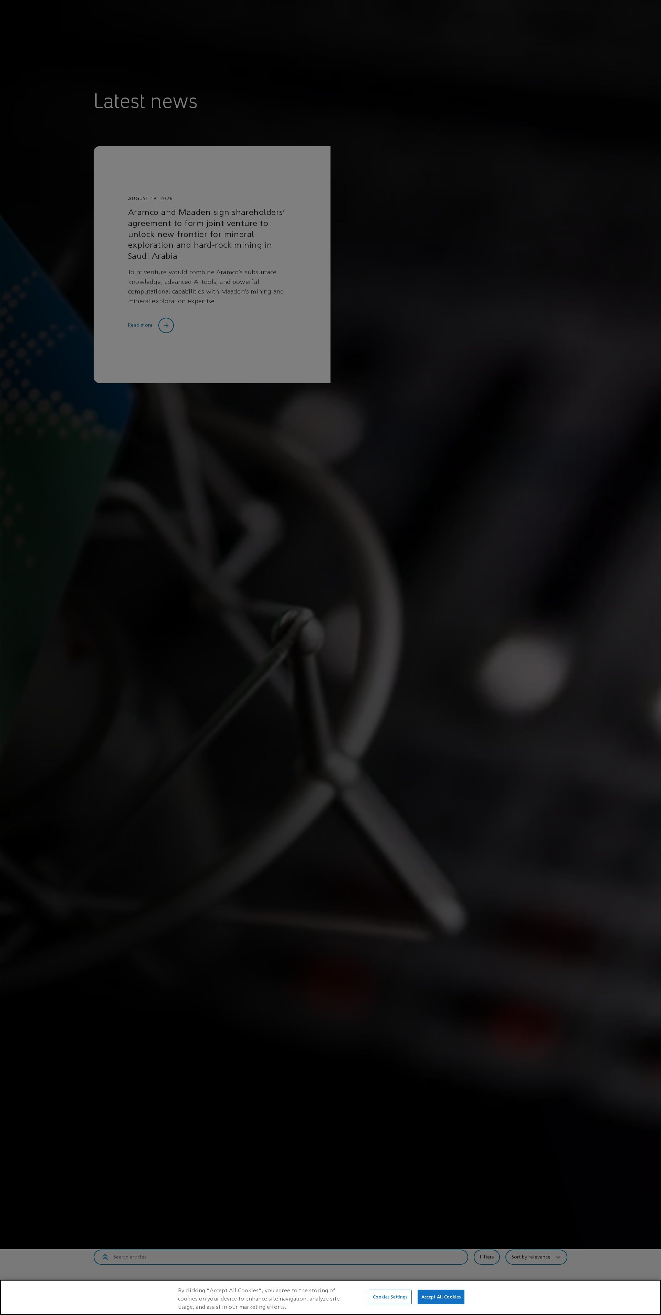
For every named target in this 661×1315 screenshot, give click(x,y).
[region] (330, 1297)
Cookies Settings (390, 1296)
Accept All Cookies (441, 1296)
